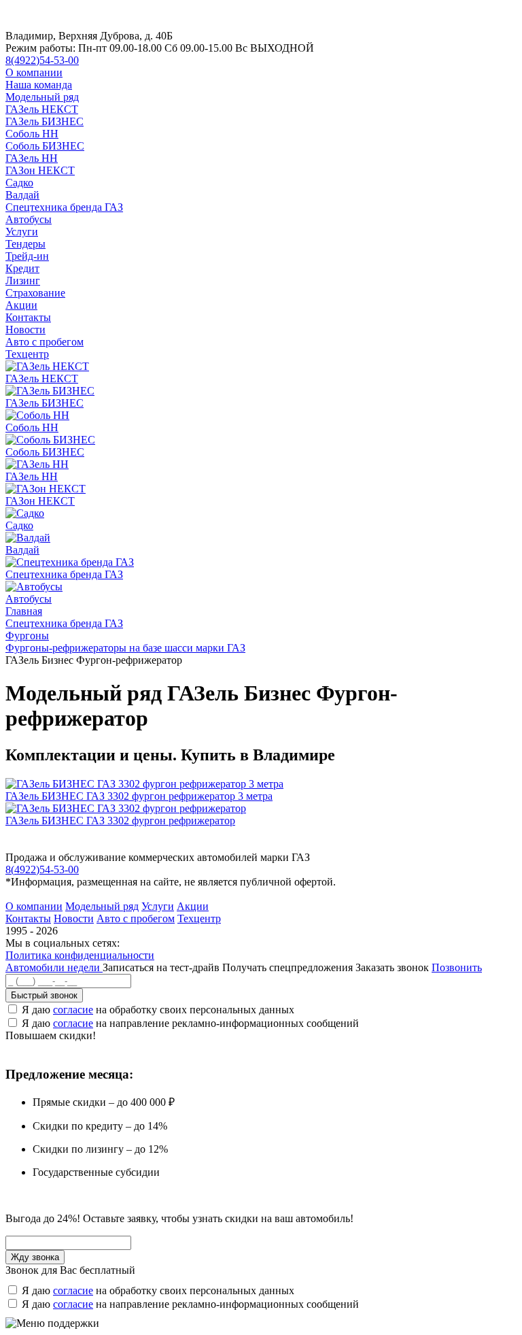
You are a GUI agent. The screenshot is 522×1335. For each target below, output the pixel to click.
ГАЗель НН (31, 158)
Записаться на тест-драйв (162, 967)
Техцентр (27, 354)
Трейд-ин (27, 256)
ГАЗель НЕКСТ (41, 109)
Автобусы (28, 219)
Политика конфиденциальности (79, 955)
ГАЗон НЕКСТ (40, 170)
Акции (21, 305)
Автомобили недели (54, 967)
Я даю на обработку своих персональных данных (158, 1009)
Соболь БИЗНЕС (44, 146)
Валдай (22, 195)
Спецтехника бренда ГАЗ (64, 207)
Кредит (22, 268)
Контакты (28, 317)
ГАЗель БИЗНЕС (44, 121)
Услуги (21, 231)
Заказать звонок (392, 967)
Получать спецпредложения (288, 967)
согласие (73, 1009)
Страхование (35, 293)
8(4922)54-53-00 (42, 60)
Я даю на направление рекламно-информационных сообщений (190, 1023)
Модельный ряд (42, 97)
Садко (19, 182)
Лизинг (22, 280)
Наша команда (38, 84)
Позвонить (457, 967)
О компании (34, 72)
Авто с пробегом (44, 342)
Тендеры (25, 244)
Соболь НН (31, 133)
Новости (25, 329)
